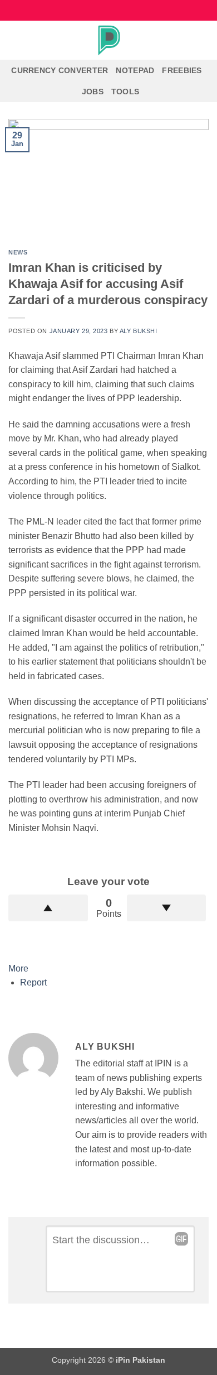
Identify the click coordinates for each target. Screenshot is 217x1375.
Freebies (181, 70)
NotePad (135, 70)
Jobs (92, 91)
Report (33, 982)
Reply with (181, 1239)
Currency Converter (59, 70)
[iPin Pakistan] (108, 40)
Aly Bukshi (138, 331)
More (18, 968)
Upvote (48, 908)
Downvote (166, 908)
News (17, 252)
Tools (125, 91)
